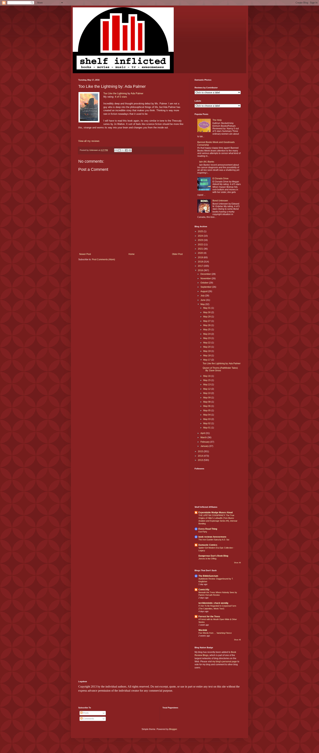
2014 (201, 456)
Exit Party (202, 532)
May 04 (207, 414)
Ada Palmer (137, 93)
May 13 (207, 384)
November (206, 278)
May (202, 304)
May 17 (207, 360)
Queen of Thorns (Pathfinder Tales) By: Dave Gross (220, 369)
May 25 (207, 329)
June (203, 300)
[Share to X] (123, 150)
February (205, 442)
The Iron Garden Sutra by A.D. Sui (213, 540)
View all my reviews (89, 141)
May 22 (207, 342)
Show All (237, 563)
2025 (201, 231)
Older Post (177, 254)
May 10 (207, 393)
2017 (201, 266)
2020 (201, 253)
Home (131, 254)
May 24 (207, 334)
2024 (201, 236)
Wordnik (202, 630)
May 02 (207, 423)
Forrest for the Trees (209, 616)
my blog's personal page (224, 661)
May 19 (207, 351)
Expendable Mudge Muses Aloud (215, 512)
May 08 (207, 402)
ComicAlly (203, 589)
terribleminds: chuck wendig (213, 603)
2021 (201, 248)
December (206, 274)
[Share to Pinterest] (130, 150)
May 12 (207, 389)
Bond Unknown (220, 200)
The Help (217, 120)
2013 (201, 460)
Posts (86, 713)
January (204, 446)
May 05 (207, 410)
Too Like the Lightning (115, 93)
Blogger (173, 729)
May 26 (207, 325)
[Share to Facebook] (126, 150)
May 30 (207, 312)
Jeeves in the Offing (207, 559)
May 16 (207, 376)
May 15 (207, 380)
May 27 (207, 321)
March (203, 437)
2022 (201, 244)
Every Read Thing (207, 529)
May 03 (207, 419)
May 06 (207, 406)
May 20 (207, 347)
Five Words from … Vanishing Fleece (215, 633)
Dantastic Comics (207, 545)
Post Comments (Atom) (103, 259)
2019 (201, 257)
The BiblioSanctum (208, 576)
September (206, 287)
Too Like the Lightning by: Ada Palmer (222, 363)
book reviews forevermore (212, 537)
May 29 (207, 316)
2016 (201, 270)
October (204, 282)
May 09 (207, 397)
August (204, 291)
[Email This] (116, 150)
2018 (201, 261)
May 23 (207, 338)
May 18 (207, 355)
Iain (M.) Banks (206, 161)
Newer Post (85, 254)
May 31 (207, 308)
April (203, 433)
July (202, 295)
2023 (201, 240)
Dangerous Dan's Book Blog (213, 556)
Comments (88, 718)
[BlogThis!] (119, 150)
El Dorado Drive (220, 178)
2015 (201, 451)
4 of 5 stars (121, 96)
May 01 (207, 427)
